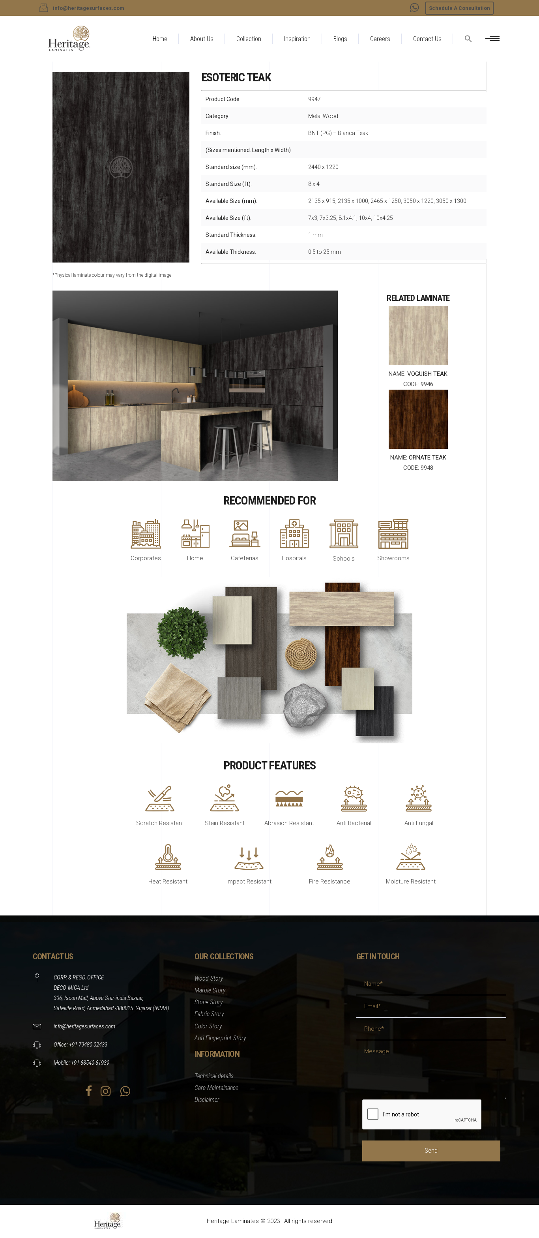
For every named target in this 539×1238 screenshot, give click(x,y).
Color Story (208, 1026)
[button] (468, 58)
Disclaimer (207, 1099)
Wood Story (209, 978)
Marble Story (210, 990)
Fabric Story (209, 1014)
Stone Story (209, 1002)
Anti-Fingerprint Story (220, 1038)
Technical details (214, 1076)
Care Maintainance (216, 1088)
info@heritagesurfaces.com (84, 1026)
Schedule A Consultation (459, 8)
